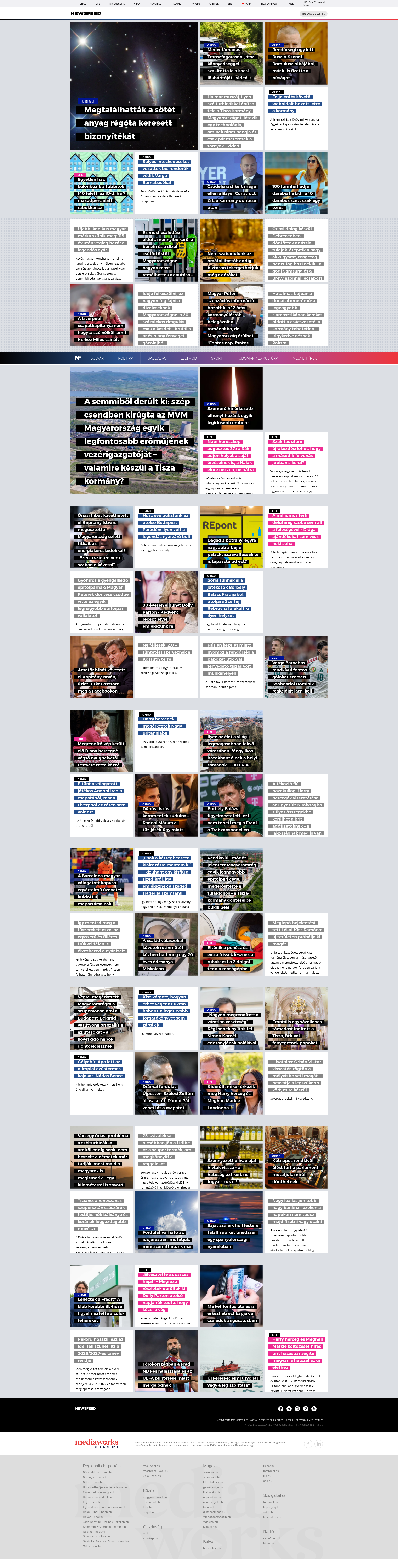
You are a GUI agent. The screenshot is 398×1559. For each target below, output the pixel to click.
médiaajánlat (316, 1420)
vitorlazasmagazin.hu (217, 1516)
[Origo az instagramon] (297, 1408)
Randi (248, 3)
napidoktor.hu (212, 1497)
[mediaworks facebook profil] (308, 1444)
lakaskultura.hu (213, 1482)
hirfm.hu (268, 1543)
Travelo (195, 3)
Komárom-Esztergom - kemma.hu (105, 1526)
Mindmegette (117, 3)
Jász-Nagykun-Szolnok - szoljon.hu (106, 1521)
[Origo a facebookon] (280, 1408)
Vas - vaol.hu (151, 1465)
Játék (291, 3)
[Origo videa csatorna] (305, 1408)
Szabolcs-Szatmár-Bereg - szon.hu (106, 1541)
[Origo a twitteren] (289, 1408)
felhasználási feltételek (259, 1420)
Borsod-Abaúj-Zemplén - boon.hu (105, 1487)
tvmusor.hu (210, 1526)
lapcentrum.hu (272, 1517)
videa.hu (268, 1512)
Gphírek (214, 3)
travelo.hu (209, 1507)
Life (98, 3)
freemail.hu (270, 1502)
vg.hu (146, 1533)
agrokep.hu (150, 1538)
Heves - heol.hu (93, 1516)
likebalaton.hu (212, 1492)
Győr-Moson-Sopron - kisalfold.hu (105, 1507)
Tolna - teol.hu (92, 1546)
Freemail (176, 3)
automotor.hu (212, 1477)
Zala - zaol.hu (152, 1475)
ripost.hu (269, 1465)
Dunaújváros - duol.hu (97, 1497)
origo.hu (148, 1512)
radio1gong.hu (272, 1538)
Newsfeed (155, 3)
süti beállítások (283, 1420)
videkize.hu (210, 1521)
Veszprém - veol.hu (155, 1470)
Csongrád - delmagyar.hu (99, 1492)
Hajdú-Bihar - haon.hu (97, 1511)
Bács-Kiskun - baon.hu (98, 1472)
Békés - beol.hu (93, 1482)
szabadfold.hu (152, 1502)
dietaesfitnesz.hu (214, 1511)
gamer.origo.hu (213, 1487)
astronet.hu (210, 1472)
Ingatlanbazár (269, 3)
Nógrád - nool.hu (94, 1531)
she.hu (267, 1480)
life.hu (267, 1475)
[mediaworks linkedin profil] (318, 1444)
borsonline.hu (212, 1548)
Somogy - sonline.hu (96, 1536)
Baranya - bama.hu (95, 1477)
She (230, 3)
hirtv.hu (148, 1507)
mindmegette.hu (213, 1502)
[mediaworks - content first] (96, 1444)
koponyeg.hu (271, 1507)
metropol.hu (271, 1470)
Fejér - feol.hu (92, 1502)
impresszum (300, 1420)
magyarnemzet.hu (155, 1497)
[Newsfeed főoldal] (85, 1408)
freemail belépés (313, 14)
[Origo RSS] (314, 1408)
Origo (83, 3)
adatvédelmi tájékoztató (230, 1420)
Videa (137, 3)
